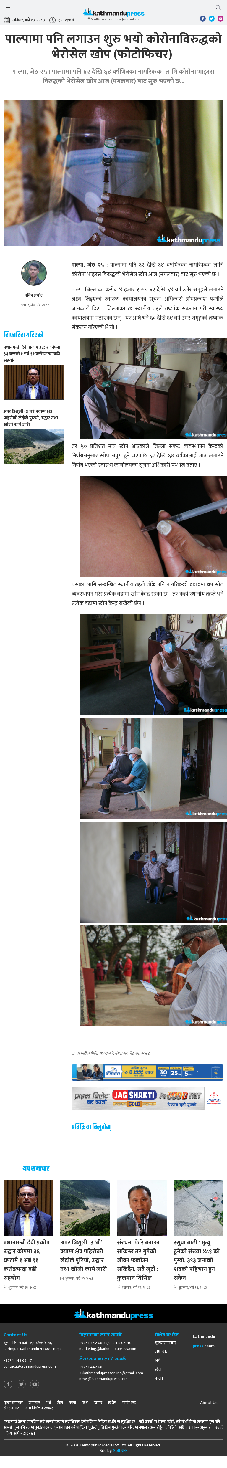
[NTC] (147, 1072)
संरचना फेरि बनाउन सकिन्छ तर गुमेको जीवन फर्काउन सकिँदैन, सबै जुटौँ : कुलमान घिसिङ (138, 1260)
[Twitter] (21, 1384)
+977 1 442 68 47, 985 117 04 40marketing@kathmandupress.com (107, 1346)
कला (159, 1378)
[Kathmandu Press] (113, 14)
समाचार (161, 1352)
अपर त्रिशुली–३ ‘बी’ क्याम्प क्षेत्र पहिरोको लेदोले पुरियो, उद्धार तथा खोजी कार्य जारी (83, 1256)
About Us (209, 1403)
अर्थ (157, 1360)
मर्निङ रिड (129, 1403)
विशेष (112, 1403)
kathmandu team (204, 1341)
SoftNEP (120, 1450)
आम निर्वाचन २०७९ (39, 1408)
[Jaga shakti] (147, 1098)
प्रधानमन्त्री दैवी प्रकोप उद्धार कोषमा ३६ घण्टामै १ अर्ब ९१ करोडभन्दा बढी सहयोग (27, 1260)
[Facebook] (8, 1384)
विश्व (85, 1403)
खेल (158, 1369)
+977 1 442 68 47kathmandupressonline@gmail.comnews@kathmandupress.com (111, 1373)
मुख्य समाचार (165, 1343)
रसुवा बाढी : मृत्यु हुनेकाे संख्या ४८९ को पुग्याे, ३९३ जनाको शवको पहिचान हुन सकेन (197, 1260)
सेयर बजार (11, 1408)
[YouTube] (34, 1384)
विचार (98, 1403)
